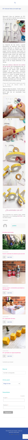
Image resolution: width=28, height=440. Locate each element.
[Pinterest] (16, 434)
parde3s (14, 225)
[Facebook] (10, 434)
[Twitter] (12, 434)
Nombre (5, 405)
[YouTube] (14, 434)
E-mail (5, 397)
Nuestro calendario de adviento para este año (14, 253)
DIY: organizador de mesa (9, 318)
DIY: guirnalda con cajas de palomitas (12, 352)
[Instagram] (18, 434)
